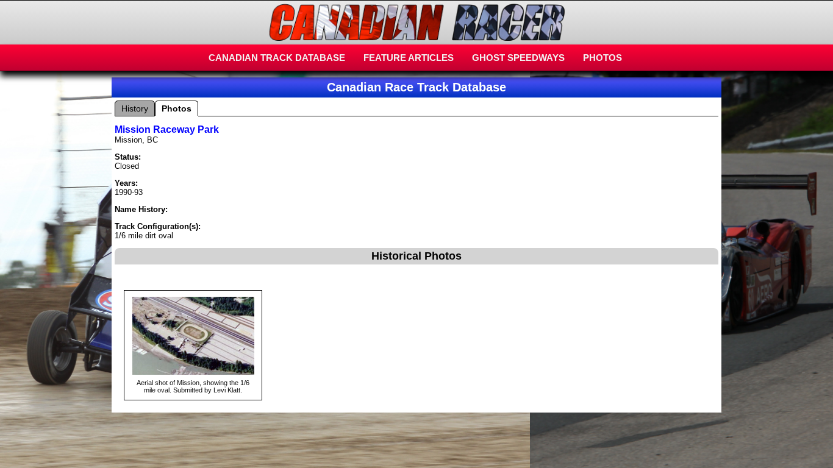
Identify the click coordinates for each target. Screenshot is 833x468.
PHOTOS (602, 57)
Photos (176, 108)
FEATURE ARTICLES (408, 57)
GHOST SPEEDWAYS (518, 57)
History (134, 108)
